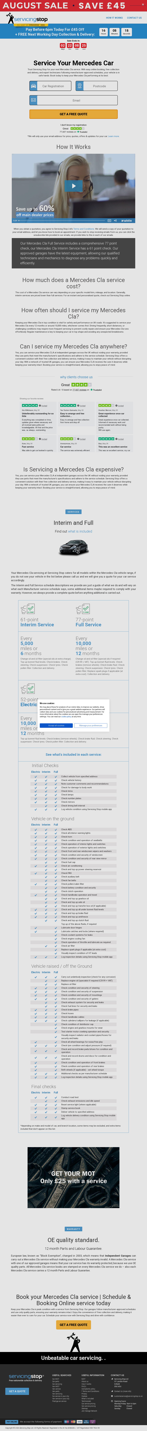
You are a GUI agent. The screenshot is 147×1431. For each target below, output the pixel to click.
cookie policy (66, 717)
